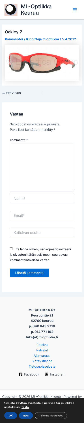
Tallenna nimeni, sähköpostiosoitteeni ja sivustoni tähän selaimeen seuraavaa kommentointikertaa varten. (40, 254)
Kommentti (19, 140)
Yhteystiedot (42, 361)
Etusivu (42, 345)
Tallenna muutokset (50, 415)
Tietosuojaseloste (42, 366)
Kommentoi (14, 39)
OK (11, 415)
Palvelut (42, 350)
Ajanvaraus (42, 356)
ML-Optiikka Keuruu (36, 9)
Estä (25, 415)
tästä (25, 407)
